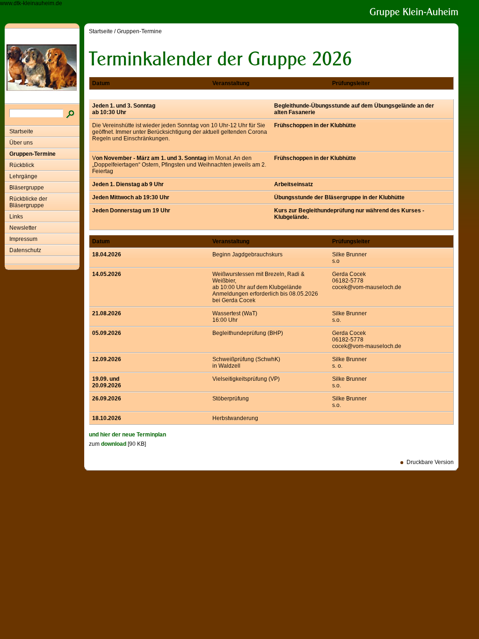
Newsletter (22, 228)
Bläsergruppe (26, 187)
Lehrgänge (23, 176)
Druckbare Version (430, 462)
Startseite (21, 131)
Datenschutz (25, 250)
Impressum (23, 239)
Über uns (21, 142)
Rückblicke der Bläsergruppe (28, 202)
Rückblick (21, 165)
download (113, 444)
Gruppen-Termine (32, 154)
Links (16, 216)
